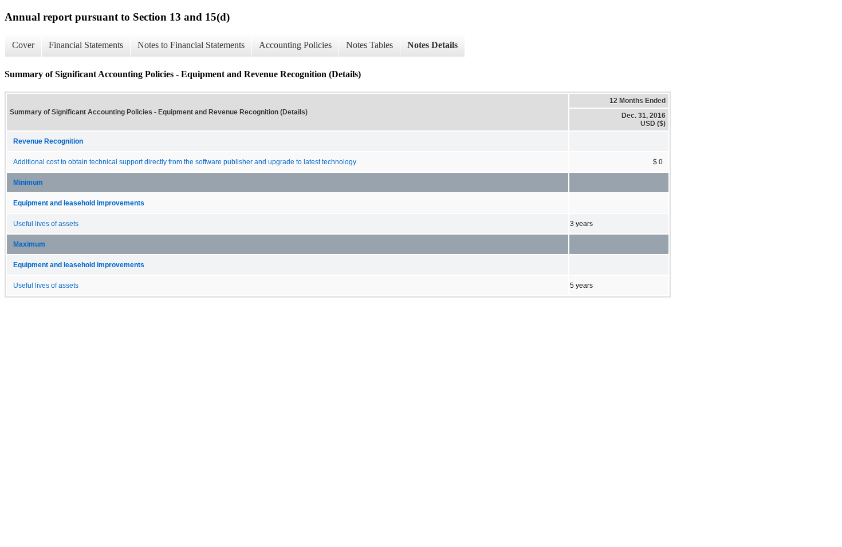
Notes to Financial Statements (191, 45)
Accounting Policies (295, 45)
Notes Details (432, 45)
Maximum (29, 244)
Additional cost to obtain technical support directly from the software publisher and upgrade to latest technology (184, 161)
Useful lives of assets (45, 223)
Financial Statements (86, 45)
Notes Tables (369, 45)
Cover (23, 45)
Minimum (28, 182)
